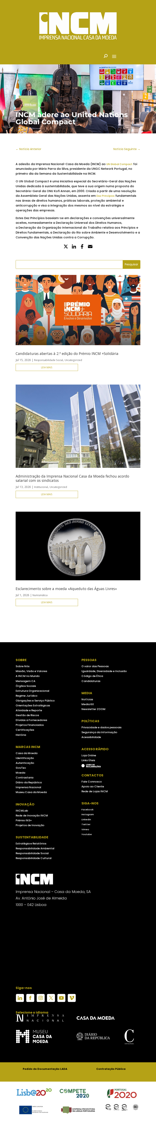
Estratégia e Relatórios (31, 843)
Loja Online (88, 755)
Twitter (85, 824)
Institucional (41, 487)
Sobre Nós (22, 666)
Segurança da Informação (99, 732)
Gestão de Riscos (27, 715)
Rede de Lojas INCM (94, 791)
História (21, 735)
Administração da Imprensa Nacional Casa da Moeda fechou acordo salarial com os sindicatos (72, 478)
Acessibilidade (91, 737)
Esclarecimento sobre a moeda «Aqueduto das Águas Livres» (66, 588)
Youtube (86, 834)
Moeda (20, 773)
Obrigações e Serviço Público (35, 701)
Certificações (25, 730)
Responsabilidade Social (48, 360)
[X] (66, 247)
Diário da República (29, 782)
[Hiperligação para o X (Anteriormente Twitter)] (51, 1001)
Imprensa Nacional (28, 787)
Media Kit (87, 704)
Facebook (87, 809)
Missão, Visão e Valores (31, 671)
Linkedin (86, 819)
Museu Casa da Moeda (31, 792)
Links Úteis (88, 760)
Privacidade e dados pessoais (101, 727)
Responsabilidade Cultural (34, 858)
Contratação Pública (111, 1069)
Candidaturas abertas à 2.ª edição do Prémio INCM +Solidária (67, 353)
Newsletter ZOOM (93, 709)
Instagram (87, 814)
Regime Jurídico (26, 696)
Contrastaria (24, 777)
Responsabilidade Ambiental (35, 848)
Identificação (25, 758)
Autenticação (25, 763)
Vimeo (85, 829)
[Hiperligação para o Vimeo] (72, 1001)
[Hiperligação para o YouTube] (61, 1001)
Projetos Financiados (30, 725)
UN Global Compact (119, 164)
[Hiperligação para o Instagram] (41, 1001)
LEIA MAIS (46, 367)
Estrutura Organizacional (32, 691)
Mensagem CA (25, 681)
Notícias (87, 699)
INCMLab (22, 811)
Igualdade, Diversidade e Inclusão (104, 671)
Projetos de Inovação (30, 825)
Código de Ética (92, 676)
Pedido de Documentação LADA (45, 1069)
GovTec (21, 768)
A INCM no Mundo (28, 676)
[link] (82, 247)
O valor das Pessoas (95, 666)
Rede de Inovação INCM (32, 815)
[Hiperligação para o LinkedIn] (20, 1001)
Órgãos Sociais (26, 686)
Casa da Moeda (26, 753)
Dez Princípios (105, 196)
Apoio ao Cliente (92, 786)
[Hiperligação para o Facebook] (30, 1001)
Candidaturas (90, 681)
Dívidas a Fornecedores (31, 720)
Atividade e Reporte (29, 710)
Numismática (40, 595)
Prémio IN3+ (24, 820)
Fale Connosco (91, 782)
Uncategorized (73, 360)
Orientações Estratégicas (33, 705)
